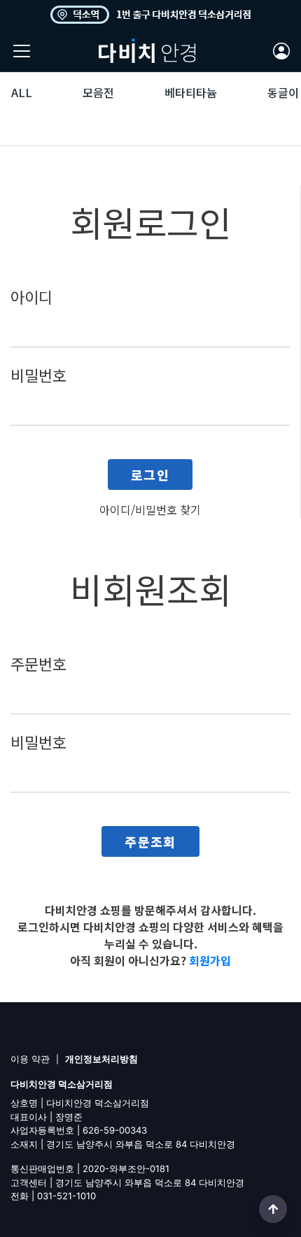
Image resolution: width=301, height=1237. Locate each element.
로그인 (150, 474)
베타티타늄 (190, 92)
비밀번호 (38, 374)
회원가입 (210, 960)
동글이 (283, 92)
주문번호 (38, 663)
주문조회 (150, 841)
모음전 (98, 92)
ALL (21, 92)
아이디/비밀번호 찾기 (150, 509)
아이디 (31, 296)
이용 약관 (30, 1058)
